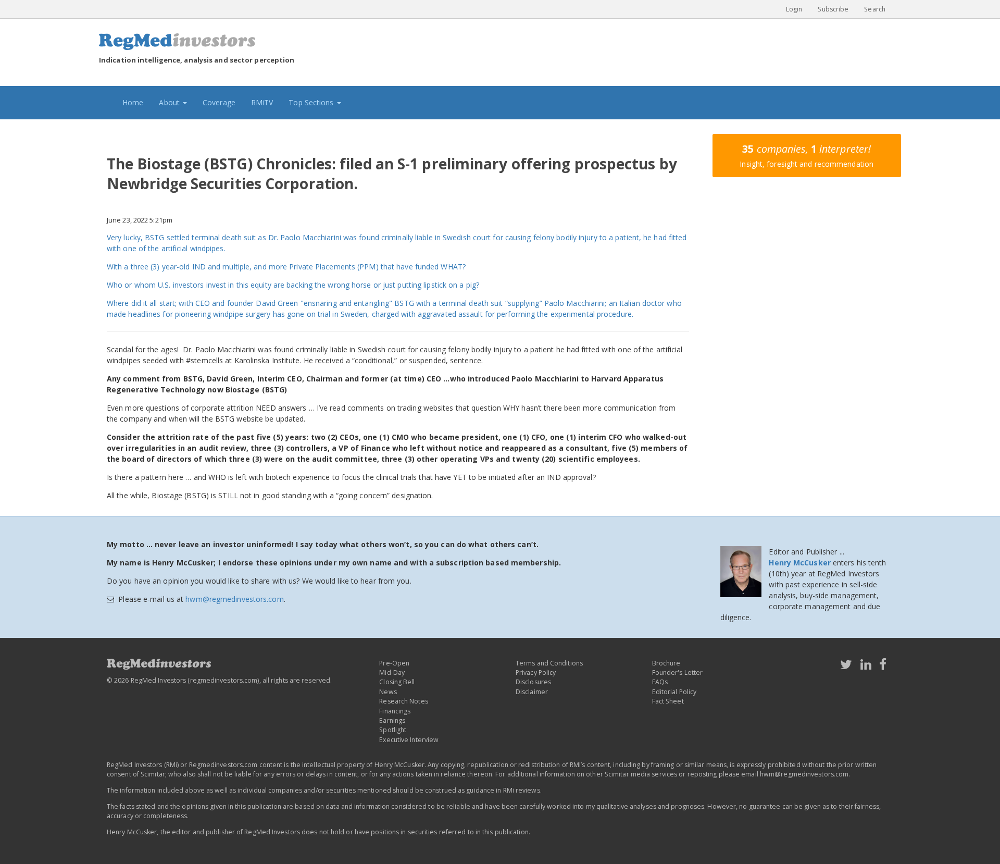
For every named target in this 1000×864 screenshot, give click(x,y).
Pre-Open (394, 663)
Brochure (666, 663)
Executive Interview (409, 739)
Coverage (219, 102)
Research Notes (403, 701)
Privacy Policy (536, 672)
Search (874, 9)
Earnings (392, 720)
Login (794, 9)
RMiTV (262, 102)
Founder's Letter (677, 672)
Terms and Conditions (549, 663)
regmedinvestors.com (224, 680)
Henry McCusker (799, 562)
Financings (394, 711)
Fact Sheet (668, 701)
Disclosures (533, 681)
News (387, 691)
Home (136, 102)
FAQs (660, 681)
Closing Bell (397, 681)
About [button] (170, 102)
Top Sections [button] (312, 102)
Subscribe (833, 9)
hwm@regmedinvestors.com (234, 599)
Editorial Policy (674, 691)
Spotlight (392, 729)
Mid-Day (392, 672)
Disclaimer (532, 691)
